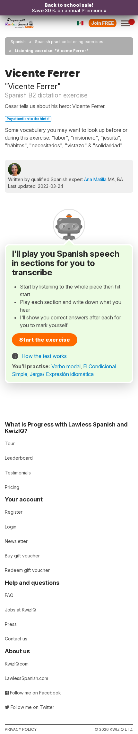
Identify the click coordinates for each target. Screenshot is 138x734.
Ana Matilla (95, 179)
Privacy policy (21, 729)
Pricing (12, 487)
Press (11, 624)
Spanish (18, 41)
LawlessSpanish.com (26, 678)
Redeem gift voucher (27, 570)
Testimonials (18, 472)
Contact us (16, 638)
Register (13, 512)
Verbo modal (66, 366)
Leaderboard (19, 458)
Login (10, 526)
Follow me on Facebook (35, 692)
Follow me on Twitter (31, 707)
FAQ (9, 595)
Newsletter (16, 541)
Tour (10, 443)
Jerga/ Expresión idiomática (62, 374)
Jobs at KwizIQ (20, 609)
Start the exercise (44, 339)
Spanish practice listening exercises (69, 41)
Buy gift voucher (22, 555)
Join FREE (102, 23)
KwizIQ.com (17, 663)
